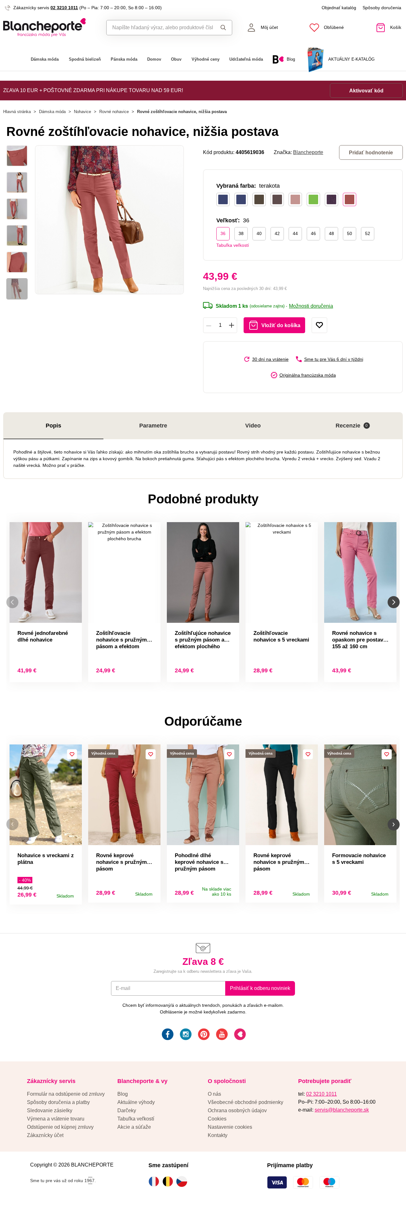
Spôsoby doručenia (382, 7)
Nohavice (82, 111)
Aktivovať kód (366, 90)
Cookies (217, 1118)
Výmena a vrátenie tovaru (55, 1118)
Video (253, 425)
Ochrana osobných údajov (237, 1110)
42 (277, 233)
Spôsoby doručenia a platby (58, 1102)
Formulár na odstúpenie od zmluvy (66, 1094)
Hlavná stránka (17, 111)
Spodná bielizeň (85, 59)
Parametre (153, 425)
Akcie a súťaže (134, 1127)
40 (259, 233)
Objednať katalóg (339, 7)
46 (313, 233)
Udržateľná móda (246, 59)
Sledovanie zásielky (49, 1110)
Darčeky (126, 1110)
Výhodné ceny (205, 59)
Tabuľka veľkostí (232, 245)
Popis (53, 425)
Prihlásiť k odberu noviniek (260, 988)
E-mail (123, 988)
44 (295, 233)
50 (349, 233)
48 (331, 233)
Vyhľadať (222, 27)
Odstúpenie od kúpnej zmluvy (60, 1127)
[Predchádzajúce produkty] (12, 602)
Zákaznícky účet (45, 1135)
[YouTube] (221, 1035)
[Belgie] (169, 1181)
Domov (154, 59)
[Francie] (155, 1181)
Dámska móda (45, 59)
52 (367, 233)
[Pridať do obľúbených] (319, 325)
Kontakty (217, 1135)
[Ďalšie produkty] (394, 602)
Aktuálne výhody (136, 1102)
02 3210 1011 (64, 7)
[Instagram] (185, 1035)
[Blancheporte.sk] (50, 27)
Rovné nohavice (114, 111)
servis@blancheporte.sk (342, 1110)
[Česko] (183, 1181)
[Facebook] (167, 1035)
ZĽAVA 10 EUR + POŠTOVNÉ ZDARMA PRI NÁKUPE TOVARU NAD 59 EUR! (93, 90)
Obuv (176, 59)
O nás (214, 1094)
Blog (122, 1094)
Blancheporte (308, 152)
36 (223, 233)
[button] (12, 824)
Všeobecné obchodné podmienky (245, 1102)
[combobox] (160, 27)
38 (241, 233)
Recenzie (352, 425)
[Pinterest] (203, 1035)
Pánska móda (124, 59)
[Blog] (239, 1035)
